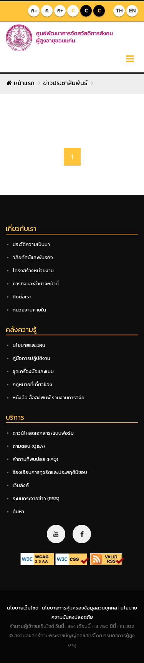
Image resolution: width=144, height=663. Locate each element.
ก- (34, 11)
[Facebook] (82, 534)
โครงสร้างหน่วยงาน (33, 270)
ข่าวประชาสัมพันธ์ (65, 82)
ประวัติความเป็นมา (31, 244)
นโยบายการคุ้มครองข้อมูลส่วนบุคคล (80, 607)
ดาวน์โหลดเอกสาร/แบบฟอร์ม (43, 433)
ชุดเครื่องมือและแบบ (33, 371)
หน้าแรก (23, 82)
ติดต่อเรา (22, 296)
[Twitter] (56, 534)
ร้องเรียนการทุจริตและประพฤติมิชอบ (50, 472)
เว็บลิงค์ (21, 485)
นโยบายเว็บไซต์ (23, 607)
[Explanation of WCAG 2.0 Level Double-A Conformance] (37, 559)
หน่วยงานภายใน (29, 309)
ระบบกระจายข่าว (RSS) (36, 498)
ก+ (60, 11)
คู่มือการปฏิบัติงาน (31, 358)
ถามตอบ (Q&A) (29, 446)
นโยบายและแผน (29, 345)
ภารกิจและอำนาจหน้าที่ (36, 283)
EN (132, 11)
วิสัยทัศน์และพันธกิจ (33, 257)
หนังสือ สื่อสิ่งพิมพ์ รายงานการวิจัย (48, 397)
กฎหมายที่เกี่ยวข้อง (32, 384)
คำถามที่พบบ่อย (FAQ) (35, 459)
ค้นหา (18, 511)
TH (119, 11)
